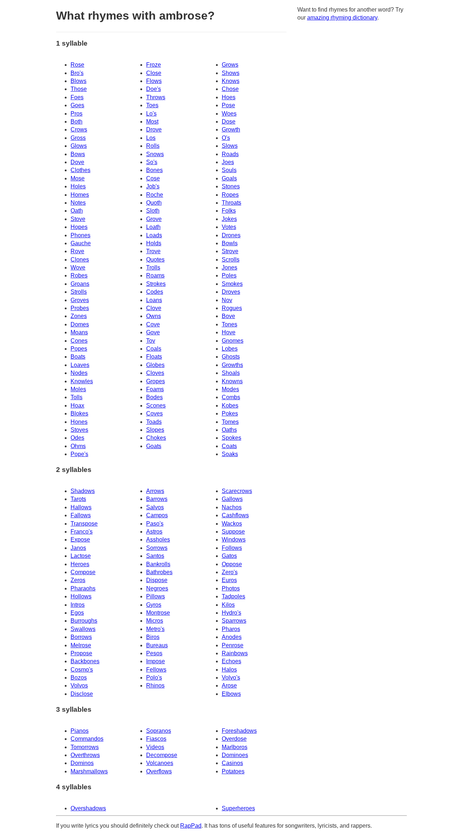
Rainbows (235, 653)
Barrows (156, 499)
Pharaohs (83, 588)
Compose (83, 572)
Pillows (155, 596)
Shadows (83, 491)
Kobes (230, 405)
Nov (227, 300)
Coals (153, 349)
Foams (155, 389)
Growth (231, 129)
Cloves (155, 373)
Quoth (154, 203)
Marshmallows (89, 771)
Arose (229, 685)
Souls (229, 170)
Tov (150, 341)
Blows (78, 81)
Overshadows (88, 808)
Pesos (154, 653)
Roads (230, 154)
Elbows (231, 694)
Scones (156, 405)
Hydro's (231, 613)
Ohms (78, 446)
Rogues (232, 308)
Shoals (231, 373)
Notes (78, 203)
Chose (230, 89)
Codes (154, 292)
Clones (80, 259)
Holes (78, 186)
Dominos (82, 763)
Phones (80, 235)
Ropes (230, 195)
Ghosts (231, 357)
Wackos (232, 524)
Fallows (81, 515)
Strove (230, 251)
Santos (155, 556)
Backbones (85, 661)
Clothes (80, 170)
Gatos (229, 556)
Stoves (79, 430)
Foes (77, 97)
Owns (153, 316)
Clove (153, 308)
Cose (153, 178)
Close (153, 73)
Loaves (80, 365)
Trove (153, 251)
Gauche (81, 243)
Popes (79, 349)
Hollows (81, 596)
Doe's (153, 89)
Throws (155, 97)
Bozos (79, 677)
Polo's (154, 677)
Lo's (151, 113)
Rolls (153, 146)
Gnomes (232, 341)
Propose (81, 653)
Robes (79, 275)
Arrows (155, 491)
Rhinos (155, 685)
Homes (80, 195)
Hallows (81, 507)
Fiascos (156, 739)
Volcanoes (159, 763)
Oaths (229, 430)
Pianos (80, 731)
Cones (79, 341)
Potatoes (233, 771)
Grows (230, 65)
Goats (153, 446)
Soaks (230, 454)
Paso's (154, 524)
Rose (77, 65)
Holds (153, 243)
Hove (228, 332)
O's (226, 138)
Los (151, 138)
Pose (228, 105)
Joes (228, 162)
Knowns (232, 381)
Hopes (79, 227)
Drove (154, 129)
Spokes (231, 438)
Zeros (78, 580)
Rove (77, 251)
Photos (231, 588)
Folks (229, 211)
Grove (154, 219)
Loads (154, 235)
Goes (77, 105)
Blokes (79, 413)
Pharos (231, 629)
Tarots (78, 499)
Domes (80, 324)
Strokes (156, 284)
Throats (231, 203)
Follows (232, 548)
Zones (79, 316)
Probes (80, 308)
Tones (229, 324)
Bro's (77, 73)
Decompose (161, 755)
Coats (229, 446)
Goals (229, 178)
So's (151, 162)
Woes (229, 113)
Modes (230, 389)
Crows (79, 129)
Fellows (156, 669)
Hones (79, 422)
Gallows (232, 499)
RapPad (190, 826)
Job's (153, 186)
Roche (154, 195)
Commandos (87, 739)
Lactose (81, 556)
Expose (80, 539)
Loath (153, 227)
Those (79, 89)
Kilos (228, 605)
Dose (228, 121)
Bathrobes (159, 572)
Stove (78, 219)
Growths (232, 365)
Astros (154, 531)
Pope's (79, 454)
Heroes (80, 564)
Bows (78, 154)
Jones (229, 267)
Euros (229, 580)
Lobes (230, 349)
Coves (154, 413)
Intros (78, 605)
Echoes (231, 661)
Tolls (76, 397)
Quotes (155, 259)
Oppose (232, 564)
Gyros (153, 605)
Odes (77, 438)
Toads (154, 422)
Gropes (155, 381)
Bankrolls (158, 564)
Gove (153, 332)
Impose (155, 661)
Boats (78, 357)
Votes (229, 227)
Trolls (153, 267)
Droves (231, 292)
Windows (234, 539)
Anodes (232, 637)
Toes (152, 105)
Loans (154, 300)
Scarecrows (237, 491)
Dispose (156, 580)
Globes (155, 365)
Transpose (84, 524)
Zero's (230, 572)
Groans (80, 284)
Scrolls (230, 259)
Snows (155, 154)
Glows (79, 146)
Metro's (155, 629)
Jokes (229, 219)
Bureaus (157, 645)
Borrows (81, 637)
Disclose (82, 694)
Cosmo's (82, 669)
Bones (154, 170)
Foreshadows (239, 731)
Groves (80, 300)
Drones (231, 235)
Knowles (82, 381)
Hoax (77, 405)
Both (76, 121)
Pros (76, 113)
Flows (154, 81)
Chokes (156, 438)
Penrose (232, 645)
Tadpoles (233, 596)
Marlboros (234, 747)
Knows (230, 81)
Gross (78, 138)
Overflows (159, 771)
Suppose (233, 531)
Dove (77, 162)
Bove (228, 316)
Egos (77, 613)
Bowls (230, 243)
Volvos (79, 685)
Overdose (234, 739)
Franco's (82, 531)
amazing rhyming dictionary (342, 17)
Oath (77, 211)
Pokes (230, 413)
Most (152, 121)
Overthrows (85, 755)
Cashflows (235, 515)
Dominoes (235, 755)
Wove (78, 267)
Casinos (232, 763)
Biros (153, 637)
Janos (78, 548)
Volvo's (231, 677)
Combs (231, 397)
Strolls (79, 292)
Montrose (158, 613)
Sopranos (158, 731)
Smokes (232, 284)
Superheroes (238, 808)
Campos (157, 515)
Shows (230, 73)
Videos (155, 747)
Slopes (155, 430)
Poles (229, 275)
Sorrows (156, 548)
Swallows (83, 629)
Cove (153, 324)
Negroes (157, 588)
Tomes (230, 422)
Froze (153, 65)
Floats (154, 357)
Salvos (155, 507)
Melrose (81, 645)
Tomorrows (85, 747)
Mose (78, 178)
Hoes (228, 97)
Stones (231, 186)
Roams (155, 275)
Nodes (79, 373)
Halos (229, 669)
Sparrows (234, 621)
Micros (154, 621)
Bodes (154, 397)
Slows (230, 146)
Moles (78, 389)
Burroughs (84, 621)
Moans (79, 332)
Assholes (158, 539)
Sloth (153, 211)
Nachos (232, 507)
